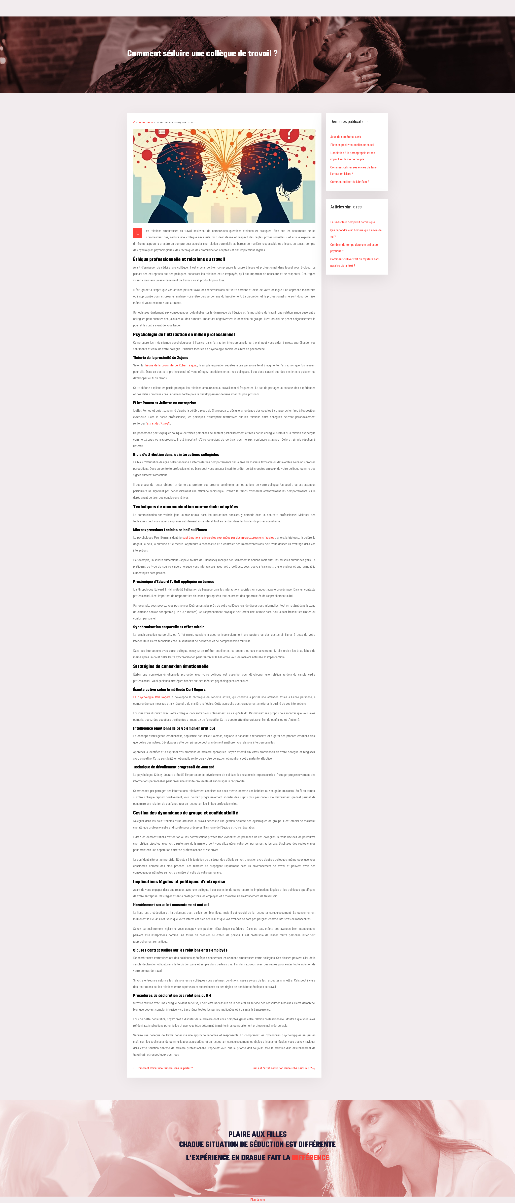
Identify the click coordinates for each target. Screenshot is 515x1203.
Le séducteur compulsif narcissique (352, 222)
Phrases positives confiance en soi (352, 145)
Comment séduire (145, 122)
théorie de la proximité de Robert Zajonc (170, 365)
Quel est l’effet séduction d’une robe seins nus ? (282, 1068)
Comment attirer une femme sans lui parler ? (165, 1068)
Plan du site (257, 1200)
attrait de (158, 423)
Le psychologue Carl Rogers (151, 697)
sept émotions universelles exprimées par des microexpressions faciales (228, 537)
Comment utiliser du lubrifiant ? (349, 182)
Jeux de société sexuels (345, 137)
